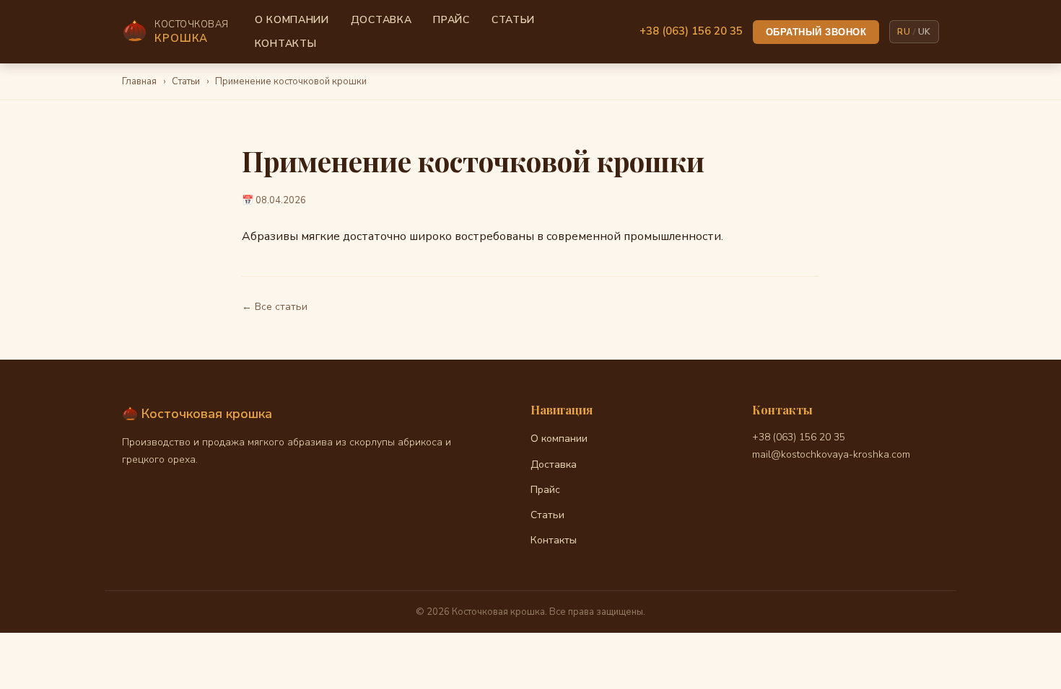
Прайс (451, 20)
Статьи (513, 20)
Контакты (286, 43)
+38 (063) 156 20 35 (691, 31)
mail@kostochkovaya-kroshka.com (831, 454)
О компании (292, 20)
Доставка (381, 20)
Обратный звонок (816, 32)
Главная (139, 81)
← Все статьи (274, 307)
